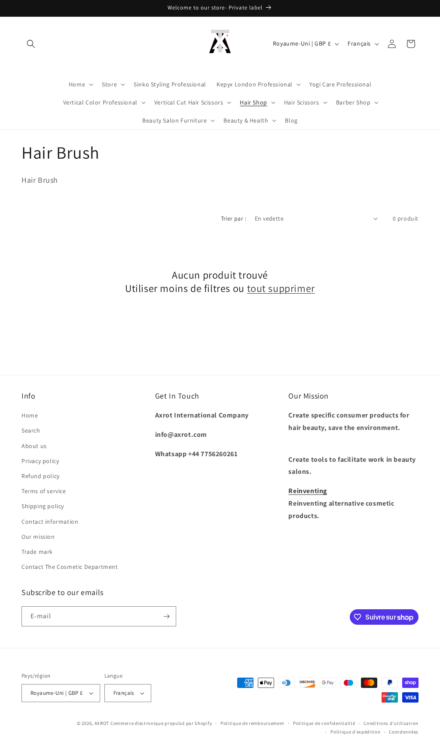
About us (34, 446)
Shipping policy (42, 506)
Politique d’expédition (355, 732)
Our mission (38, 536)
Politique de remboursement (252, 723)
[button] (30, 43)
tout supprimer (281, 288)
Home (29, 415)
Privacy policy (40, 461)
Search (30, 430)
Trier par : (233, 218)
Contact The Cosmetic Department (69, 567)
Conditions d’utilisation (391, 723)
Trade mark (37, 552)
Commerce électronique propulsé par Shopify (161, 723)
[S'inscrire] (166, 616)
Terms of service (43, 491)
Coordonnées (404, 732)
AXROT (102, 723)
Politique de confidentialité (324, 723)
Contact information (49, 521)
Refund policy (40, 476)
